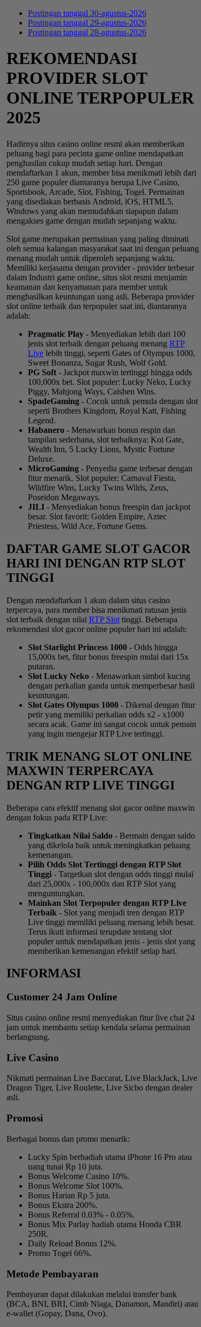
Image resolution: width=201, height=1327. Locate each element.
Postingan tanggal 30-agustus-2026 (87, 13)
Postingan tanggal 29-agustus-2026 (87, 22)
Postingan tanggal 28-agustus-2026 (87, 32)
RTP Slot (104, 619)
